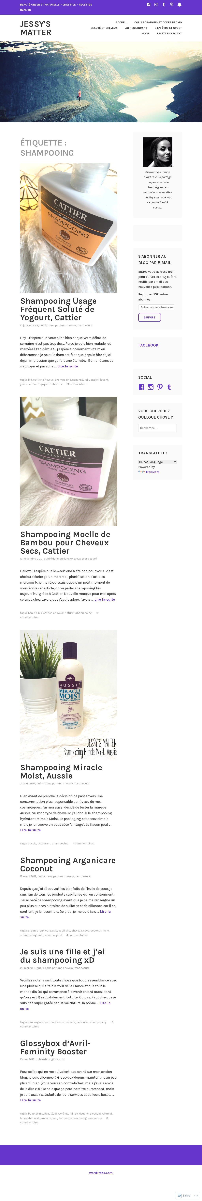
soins (47, 935)
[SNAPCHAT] (179, 4)
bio (30, 379)
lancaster (26, 1118)
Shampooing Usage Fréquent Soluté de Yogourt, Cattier (58, 309)
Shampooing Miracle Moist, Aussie (61, 771)
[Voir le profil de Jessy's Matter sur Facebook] (142, 387)
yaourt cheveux (30, 384)
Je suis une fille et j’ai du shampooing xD (62, 956)
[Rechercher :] (157, 428)
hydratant (44, 843)
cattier (37, 379)
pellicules (82, 1022)
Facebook (148, 345)
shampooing (63, 379)
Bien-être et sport (168, 28)
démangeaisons (38, 1022)
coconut (96, 930)
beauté (32, 613)
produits (45, 1118)
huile (106, 930)
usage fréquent (98, 379)
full (71, 1113)
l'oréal (108, 1113)
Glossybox (58, 1059)
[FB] (148, 4)
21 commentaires (77, 384)
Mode (145, 33)
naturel (69, 613)
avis (54, 930)
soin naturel (80, 379)
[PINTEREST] (171, 4)
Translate (153, 472)
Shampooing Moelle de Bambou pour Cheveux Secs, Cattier (65, 542)
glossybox (96, 1113)
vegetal (57, 935)
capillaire (64, 930)
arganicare (44, 930)
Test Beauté (85, 325)
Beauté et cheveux (104, 28)
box (56, 1113)
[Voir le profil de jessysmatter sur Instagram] (151, 387)
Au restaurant (136, 28)
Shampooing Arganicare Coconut (68, 864)
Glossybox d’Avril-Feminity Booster (55, 1047)
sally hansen (60, 1118)
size (90, 1118)
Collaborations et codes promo (158, 22)
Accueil (121, 22)
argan (32, 930)
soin (40, 935)
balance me (35, 1113)
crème (64, 1113)
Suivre (149, 317)
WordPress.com (101, 1173)
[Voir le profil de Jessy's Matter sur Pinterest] (161, 387)
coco (86, 930)
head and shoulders (62, 1022)
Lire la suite (67, 366)
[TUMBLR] (164, 4)
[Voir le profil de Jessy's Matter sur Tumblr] (170, 387)
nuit (36, 1118)
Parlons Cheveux (65, 325)
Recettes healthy (169, 33)
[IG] (156, 4)
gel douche (82, 1113)
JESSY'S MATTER (35, 28)
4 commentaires (83, 843)
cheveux (48, 379)
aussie (32, 843)
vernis (98, 1118)
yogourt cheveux (51, 384)
